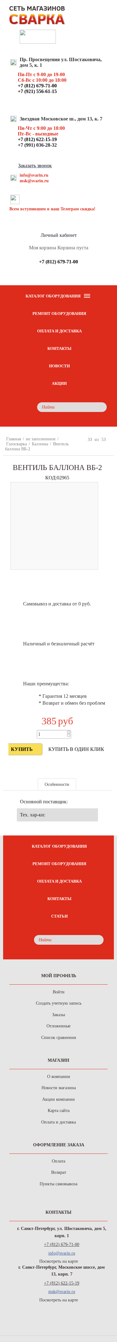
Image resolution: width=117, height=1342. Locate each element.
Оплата (58, 1161)
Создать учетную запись (58, 1003)
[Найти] (100, 407)
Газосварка (16, 444)
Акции (59, 383)
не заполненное (41, 439)
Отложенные (58, 1026)
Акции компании (58, 1099)
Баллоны (40, 444)
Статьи (59, 916)
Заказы (58, 1014)
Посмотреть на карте (58, 1261)
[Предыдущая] (82, 439)
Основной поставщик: (44, 801)
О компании (58, 1076)
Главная (13, 439)
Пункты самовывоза (58, 1184)
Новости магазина (58, 1087)
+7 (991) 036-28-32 (37, 145)
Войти (59, 992)
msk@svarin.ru (34, 181)
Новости (59, 366)
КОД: (51, 477)
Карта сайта (59, 1110)
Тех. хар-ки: (32, 814)
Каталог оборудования (59, 846)
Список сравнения (58, 1037)
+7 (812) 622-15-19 (61, 1283)
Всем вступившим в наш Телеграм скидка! (52, 209)
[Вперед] (111, 439)
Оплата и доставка (59, 331)
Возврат (58, 1172)
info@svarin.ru (34, 175)
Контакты (59, 348)
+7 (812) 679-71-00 (61, 1244)
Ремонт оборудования (59, 313)
